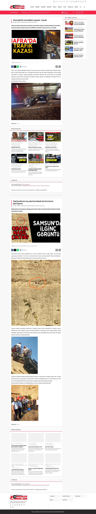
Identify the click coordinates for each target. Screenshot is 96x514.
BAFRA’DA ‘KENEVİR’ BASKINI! (78, 43)
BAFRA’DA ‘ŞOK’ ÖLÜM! (51, 147)
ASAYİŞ (18, 22)
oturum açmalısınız (25, 184)
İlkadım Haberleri (52, 464)
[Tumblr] (83, 1)
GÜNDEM (16, 142)
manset (18, 123)
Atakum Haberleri (35, 464)
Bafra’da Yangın (49, 446)
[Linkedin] (74, 1)
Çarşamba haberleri (19, 464)
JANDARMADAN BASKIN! (17, 470)
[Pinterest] (79, 1)
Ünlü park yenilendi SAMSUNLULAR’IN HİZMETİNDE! (78, 56)
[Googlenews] (85, 1)
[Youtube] (76, 1)
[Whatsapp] (81, 1)
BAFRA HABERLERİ (53, 142)
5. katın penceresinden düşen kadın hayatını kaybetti (18, 446)
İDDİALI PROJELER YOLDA (34, 147)
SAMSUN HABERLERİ (53, 144)
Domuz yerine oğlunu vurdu (35, 446)
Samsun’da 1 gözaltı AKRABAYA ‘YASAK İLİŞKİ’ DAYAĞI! (79, 50)
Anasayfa (14, 22)
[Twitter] (69, 1)
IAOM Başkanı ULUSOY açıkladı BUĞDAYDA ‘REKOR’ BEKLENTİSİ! (79, 31)
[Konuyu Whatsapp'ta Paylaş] (18, 67)
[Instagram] (72, 1)
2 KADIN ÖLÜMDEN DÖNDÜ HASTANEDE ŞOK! (35, 169)
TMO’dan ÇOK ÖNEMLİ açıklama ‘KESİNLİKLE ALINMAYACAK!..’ (79, 24)
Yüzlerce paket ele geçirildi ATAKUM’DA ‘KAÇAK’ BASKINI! (33, 12)
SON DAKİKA (19, 165)
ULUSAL (18, 144)
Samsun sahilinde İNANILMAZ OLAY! (35, 469)
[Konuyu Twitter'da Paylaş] (15, 67)
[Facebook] (67, 1)
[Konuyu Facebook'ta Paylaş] (12, 67)
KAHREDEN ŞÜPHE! (16, 169)
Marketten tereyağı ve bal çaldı (52, 167)
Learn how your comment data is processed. (39, 185)
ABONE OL (24, 66)
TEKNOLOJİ (36, 144)
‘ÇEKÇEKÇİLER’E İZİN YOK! (51, 468)
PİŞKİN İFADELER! (15, 147)
